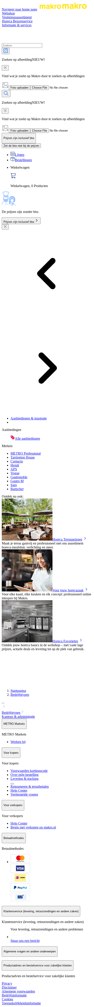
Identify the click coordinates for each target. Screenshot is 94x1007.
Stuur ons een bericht (25, 941)
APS (13, 469)
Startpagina (18, 691)
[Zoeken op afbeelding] (6, 51)
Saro (13, 485)
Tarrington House (22, 457)
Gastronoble (18, 477)
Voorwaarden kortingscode (29, 771)
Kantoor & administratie (18, 716)
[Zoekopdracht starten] (6, 93)
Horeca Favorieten (65, 641)
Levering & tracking (24, 778)
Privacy (7, 983)
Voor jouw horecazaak (68, 590)
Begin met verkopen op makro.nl (33, 827)
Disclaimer (9, 987)
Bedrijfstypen (19, 694)
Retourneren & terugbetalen (29, 786)
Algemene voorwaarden (18, 991)
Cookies (7, 999)
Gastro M (17, 481)
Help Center (18, 790)
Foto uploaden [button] (19, 87)
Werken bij (18, 742)
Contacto (16, 461)
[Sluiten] (5, 227)
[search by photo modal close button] (5, 68)
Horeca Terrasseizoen (67, 539)
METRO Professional (25, 453)
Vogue (14, 473)
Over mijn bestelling (24, 775)
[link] (51, 177)
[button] (47, 704)
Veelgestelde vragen (24, 794)
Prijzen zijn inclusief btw (18, 221)
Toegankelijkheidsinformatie (21, 1003)
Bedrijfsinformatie (14, 995)
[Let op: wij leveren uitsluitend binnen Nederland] (12, 783)
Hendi (14, 465)
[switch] (21, 145)
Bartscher (17, 489)
